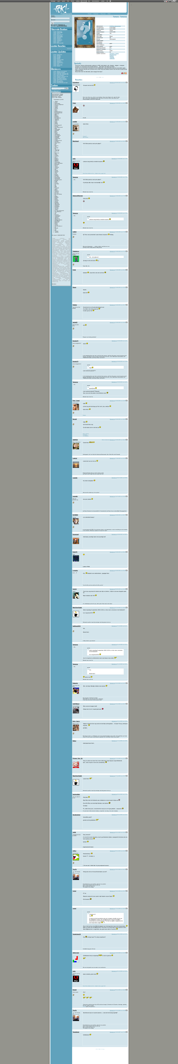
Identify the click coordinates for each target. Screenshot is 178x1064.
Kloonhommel (113, 54)
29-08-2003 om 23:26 (120, 570)
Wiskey (56, 223)
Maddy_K (56, 159)
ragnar (55, 189)
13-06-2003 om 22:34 (120, 270)
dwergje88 (56, 130)
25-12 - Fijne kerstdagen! (58, 75)
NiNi (55, 169)
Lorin (55, 157)
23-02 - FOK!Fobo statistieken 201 (60, 73)
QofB (55, 186)
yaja (55, 230)
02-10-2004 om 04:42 (122, 971)
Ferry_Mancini (57, 135)
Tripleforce (76, 251)
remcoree (56, 192)
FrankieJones (57, 138)
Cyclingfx (85, 434)
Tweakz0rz (56, 216)
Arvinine (56, 106)
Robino (75, 305)
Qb (55, 184)
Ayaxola (56, 108)
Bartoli (75, 419)
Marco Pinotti (86, 433)
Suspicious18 (77, 934)
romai (74, 891)
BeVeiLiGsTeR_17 (58, 111)
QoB (55, 185)
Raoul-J (56, 190)
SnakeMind (56, 206)
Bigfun (55, 114)
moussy (56, 168)
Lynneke (75, 570)
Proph (55, 181)
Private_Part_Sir (78, 758)
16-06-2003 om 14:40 (120, 400)
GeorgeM (56, 141)
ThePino (56, 209)
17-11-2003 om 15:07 (120, 776)
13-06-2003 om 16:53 (120, 141)
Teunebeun (76, 1032)
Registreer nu (62, 24)
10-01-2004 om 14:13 (120, 869)
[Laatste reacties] (61, 47)
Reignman (56, 191)
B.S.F (55, 109)
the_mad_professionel (59, 210)
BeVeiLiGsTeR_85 (58, 112)
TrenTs (75, 869)
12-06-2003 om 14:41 (120, 121)
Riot (55, 195)
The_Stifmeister (57, 211)
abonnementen (95, 1)
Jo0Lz (74, 851)
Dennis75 (75, 341)
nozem (75, 589)
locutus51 (56, 156)
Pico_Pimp (56, 176)
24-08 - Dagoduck (57, 60)
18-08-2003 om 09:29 (120, 552)
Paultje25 (56, 175)
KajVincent (56, 153)
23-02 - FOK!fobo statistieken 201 (60, 76)
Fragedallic (56, 137)
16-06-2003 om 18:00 (120, 419)
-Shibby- (56, 101)
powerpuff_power (58, 179)
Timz (55, 212)
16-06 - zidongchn (57, 37)
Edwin (55, 131)
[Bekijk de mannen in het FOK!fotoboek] (96, 14)
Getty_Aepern (57, 142)
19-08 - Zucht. (56, 63)
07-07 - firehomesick (57, 35)
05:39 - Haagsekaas (57, 54)
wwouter (56, 225)
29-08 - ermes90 (56, 56)
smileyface (56, 205)
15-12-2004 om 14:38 (120, 1010)
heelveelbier (76, 794)
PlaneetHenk (57, 178)
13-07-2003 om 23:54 (120, 496)
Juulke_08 (56, 150)
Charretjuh (56, 119)
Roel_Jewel (76, 400)
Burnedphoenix (57, 117)
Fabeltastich (57, 134)
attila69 (56, 107)
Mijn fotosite (85, 137)
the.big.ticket (76, 815)
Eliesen (56, 132)
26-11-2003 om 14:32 (120, 851)
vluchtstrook (57, 218)
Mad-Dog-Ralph (77, 607)
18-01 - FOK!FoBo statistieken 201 (60, 74)
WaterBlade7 (57, 220)
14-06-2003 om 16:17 (120, 305)
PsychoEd (56, 183)
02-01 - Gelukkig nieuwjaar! (59, 72)
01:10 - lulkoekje (56, 55)
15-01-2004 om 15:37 (120, 891)
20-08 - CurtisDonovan (58, 62)
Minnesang (56, 164)
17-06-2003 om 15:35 (120, 458)
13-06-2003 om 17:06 (120, 231)
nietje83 (75, 322)
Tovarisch (56, 214)
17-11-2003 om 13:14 (120, 758)
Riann (74, 287)
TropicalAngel (57, 215)
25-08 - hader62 (56, 58)
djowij (55, 128)
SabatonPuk (57, 204)
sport (58, 1)
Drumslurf (76, 534)
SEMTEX (75, 440)
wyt (55, 227)
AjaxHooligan (57, 103)
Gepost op (112, 82)
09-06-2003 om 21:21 (120, 82)
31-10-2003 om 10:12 (122, 664)
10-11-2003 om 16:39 (122, 721)
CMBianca (56, 120)
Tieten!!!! (85, 136)
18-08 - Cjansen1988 (57, 32)
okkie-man (76, 953)
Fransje (56, 139)
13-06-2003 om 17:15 (120, 251)
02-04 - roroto (56, 42)
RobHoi (56, 199)
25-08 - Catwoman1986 (58, 59)
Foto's (84, 415)
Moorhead (76, 141)
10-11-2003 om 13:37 (120, 683)
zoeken (102, 1)
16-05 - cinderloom (57, 40)
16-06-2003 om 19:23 (120, 439)
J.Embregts (56, 149)
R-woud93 (56, 188)
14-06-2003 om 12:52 (120, 287)
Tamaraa (123, 17)
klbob (55, 154)
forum (72, 1)
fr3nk (74, 270)
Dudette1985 (57, 129)
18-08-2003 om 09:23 (122, 534)
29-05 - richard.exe (57, 38)
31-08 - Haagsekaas (57, 31)
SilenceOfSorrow (78, 196)
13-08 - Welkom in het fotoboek (60, 71)
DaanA (55, 122)
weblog (78, 1)
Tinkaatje (112, 57)
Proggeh (56, 180)
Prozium (56, 182)
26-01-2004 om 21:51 (122, 934)
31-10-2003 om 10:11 (122, 644)
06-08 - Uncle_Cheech (58, 34)
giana (55, 143)
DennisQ (56, 126)
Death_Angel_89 (57, 125)
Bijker (74, 741)
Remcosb (56, 193)
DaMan (56, 123)
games (63, 1)
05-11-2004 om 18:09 (120, 989)
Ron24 (75, 990)
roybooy (56, 201)
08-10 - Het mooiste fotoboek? (60, 78)
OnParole (56, 171)
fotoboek (84, 1)
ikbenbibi (56, 147)
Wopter (56, 224)
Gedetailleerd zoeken (56, 89)
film (68, 1)
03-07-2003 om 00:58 (122, 477)
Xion (55, 229)
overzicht (69, 48)
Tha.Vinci (56, 208)
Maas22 (56, 158)
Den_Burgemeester (58, 127)
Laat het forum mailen (62, 25)
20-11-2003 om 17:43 (122, 794)
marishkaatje (57, 162)
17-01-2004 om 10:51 (120, 908)
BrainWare (56, 116)
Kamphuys (76, 82)
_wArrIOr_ (56, 232)
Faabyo (56, 133)
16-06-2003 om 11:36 (122, 340)
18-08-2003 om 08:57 (120, 515)
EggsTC (75, 552)
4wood (55, 102)
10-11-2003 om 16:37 (120, 703)
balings (55, 110)
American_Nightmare (58, 104)
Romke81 (56, 200)
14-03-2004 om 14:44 (120, 952)
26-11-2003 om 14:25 (120, 832)
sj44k (74, 832)
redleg (74, 232)
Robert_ (56, 198)
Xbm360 (56, 228)
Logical (75, 458)
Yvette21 (56, 231)
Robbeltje (56, 197)
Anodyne (56, 105)
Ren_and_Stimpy (58, 194)
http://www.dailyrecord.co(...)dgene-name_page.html (94, 173)
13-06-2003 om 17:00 (122, 158)
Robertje (75, 683)
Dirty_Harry (76, 721)
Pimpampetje (57, 177)
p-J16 (55, 173)
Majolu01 (56, 160)
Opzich (55, 172)
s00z (74, 158)
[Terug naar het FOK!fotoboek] (90, 14)
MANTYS (56, 161)
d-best (55, 121)
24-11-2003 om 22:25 (122, 814)
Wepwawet (56, 221)
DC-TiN (56, 124)
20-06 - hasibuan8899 (58, 36)
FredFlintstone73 (58, 140)
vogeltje (75, 478)
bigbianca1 (56, 113)
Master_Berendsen (58, 163)
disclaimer (54, 284)
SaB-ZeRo (56, 203)
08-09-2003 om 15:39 (120, 589)
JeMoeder (112, 58)
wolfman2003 (77, 626)
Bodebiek (56, 115)
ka (55, 151)
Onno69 (56, 170)
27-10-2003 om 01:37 (122, 626)
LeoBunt (56, 155)
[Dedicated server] (166, 1)
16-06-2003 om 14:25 (122, 382)
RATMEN (75, 515)
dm (107, 1)
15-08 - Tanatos (56, 66)
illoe (55, 148)
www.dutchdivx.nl (58, 226)
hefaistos (56, 145)
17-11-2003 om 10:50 (122, 740)
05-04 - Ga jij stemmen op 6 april (60, 82)
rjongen (56, 196)
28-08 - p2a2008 (56, 57)
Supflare (112, 56)
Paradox (56, 174)
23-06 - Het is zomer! (58, 80)
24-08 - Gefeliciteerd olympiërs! (60, 79)
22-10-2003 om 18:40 (120, 607)
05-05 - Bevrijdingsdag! (58, 81)
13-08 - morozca (56, 33)
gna (55, 144)
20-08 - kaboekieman (57, 61)
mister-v (56, 166)
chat (89, 1)
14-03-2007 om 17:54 (120, 1032)
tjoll (55, 213)
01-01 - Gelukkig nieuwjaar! (59, 77)
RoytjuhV (56, 202)
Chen (74, 103)
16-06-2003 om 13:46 (122, 361)
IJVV (55, 146)
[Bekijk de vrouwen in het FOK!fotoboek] (103, 14)
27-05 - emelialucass (57, 39)
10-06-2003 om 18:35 (120, 103)
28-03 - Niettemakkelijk (58, 43)
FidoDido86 (56, 136)
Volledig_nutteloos (58, 219)
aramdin (75, 496)
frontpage (53, 1)
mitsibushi (56, 167)
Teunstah (56, 207)
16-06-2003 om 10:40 (120, 322)
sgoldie (75, 121)
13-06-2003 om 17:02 (120, 195)
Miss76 (56, 165)
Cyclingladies (86, 435)
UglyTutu (56, 217)
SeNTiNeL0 (76, 704)
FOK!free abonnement (115, 26)
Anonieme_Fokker (114, 53)
